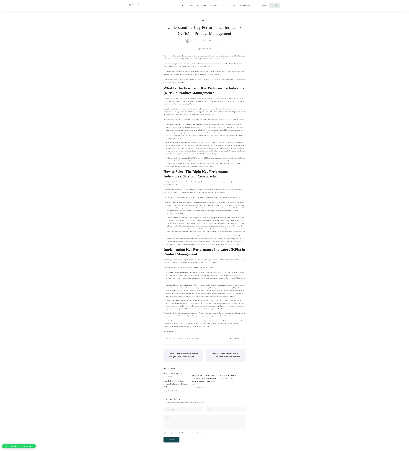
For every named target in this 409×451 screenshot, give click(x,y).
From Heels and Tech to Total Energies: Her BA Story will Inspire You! (175, 384)
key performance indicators (174, 338)
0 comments (219, 41)
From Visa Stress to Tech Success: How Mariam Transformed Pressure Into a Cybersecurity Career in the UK (204, 380)
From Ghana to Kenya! (228, 375)
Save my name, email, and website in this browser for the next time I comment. (191, 433)
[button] (19, 446)
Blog (204, 20)
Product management (193, 338)
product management (173, 64)
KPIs (184, 338)
